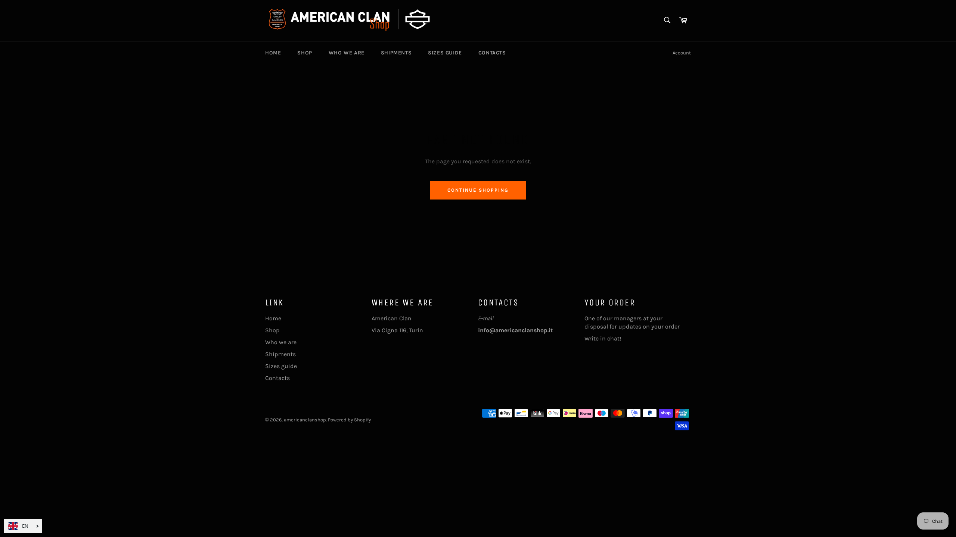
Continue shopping (477, 190)
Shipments (396, 53)
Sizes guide (445, 53)
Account (682, 53)
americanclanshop (305, 420)
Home (273, 53)
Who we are (346, 53)
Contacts (492, 53)
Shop (304, 53)
